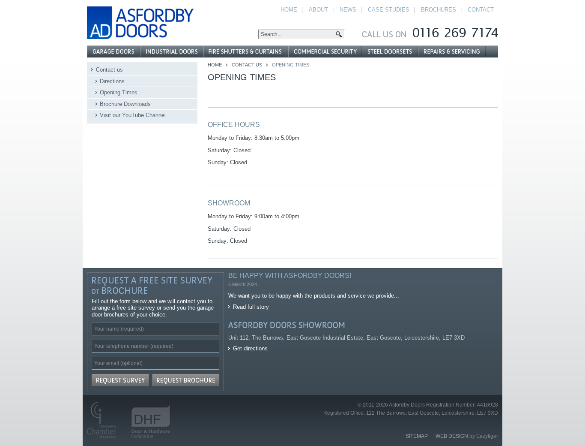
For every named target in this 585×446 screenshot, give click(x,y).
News (348, 9)
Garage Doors (113, 51)
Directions (112, 81)
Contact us (247, 64)
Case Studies (388, 9)
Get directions (250, 348)
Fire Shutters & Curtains (245, 51)
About (318, 9)
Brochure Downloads (125, 104)
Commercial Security (324, 51)
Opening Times (118, 92)
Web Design (452, 436)
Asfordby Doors (140, 22)
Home (215, 64)
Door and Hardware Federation (146, 420)
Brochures (438, 9)
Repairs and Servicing (452, 51)
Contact (481, 9)
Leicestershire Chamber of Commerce (105, 420)
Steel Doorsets (389, 51)
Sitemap (417, 436)
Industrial (171, 51)
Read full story (251, 307)
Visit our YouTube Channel (133, 115)
